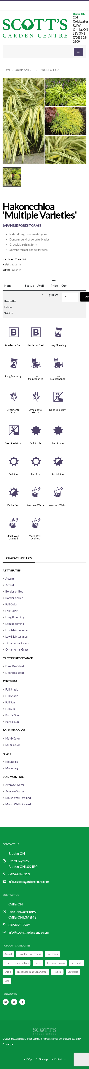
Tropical (57, 972)
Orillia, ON (79, 13)
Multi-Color (12, 738)
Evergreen (52, 954)
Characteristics (19, 558)
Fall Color (11, 604)
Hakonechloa (49, 70)
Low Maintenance (35, 377)
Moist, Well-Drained (13, 537)
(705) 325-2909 (19, 925)
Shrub (8, 972)
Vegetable (73, 972)
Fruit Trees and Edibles (17, 963)
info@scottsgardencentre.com (28, 881)
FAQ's (29, 1059)
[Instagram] (6, 1002)
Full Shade (35, 443)
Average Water (35, 505)
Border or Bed (13, 345)
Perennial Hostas (56, 963)
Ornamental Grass (13, 411)
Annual (8, 954)
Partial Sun (58, 474)
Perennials (76, 963)
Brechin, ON (16, 853)
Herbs (38, 963)
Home (7, 70)
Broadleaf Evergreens (29, 954)
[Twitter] (14, 1002)
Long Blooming (58, 345)
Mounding (11, 761)
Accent (9, 578)
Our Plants (23, 70)
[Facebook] (22, 1002)
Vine (7, 981)
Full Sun (13, 474)
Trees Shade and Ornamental (32, 972)
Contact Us (59, 1059)
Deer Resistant (57, 409)
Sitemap (43, 1059)
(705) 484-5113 (19, 874)
